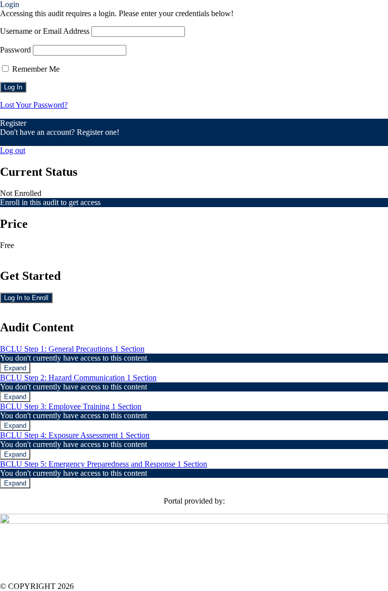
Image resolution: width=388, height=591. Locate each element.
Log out (12, 150)
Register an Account (32, 141)
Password (15, 49)
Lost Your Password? (34, 105)
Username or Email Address (44, 31)
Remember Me (35, 69)
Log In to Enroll (26, 298)
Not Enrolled (20, 193)
